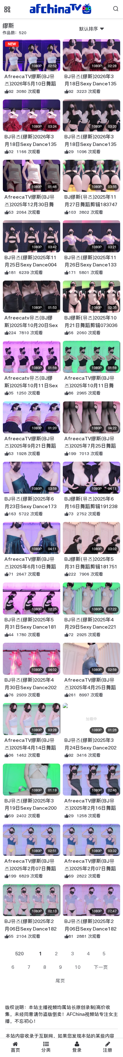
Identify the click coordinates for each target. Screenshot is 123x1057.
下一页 (101, 967)
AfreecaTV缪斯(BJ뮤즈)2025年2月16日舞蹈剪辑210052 (90, 808)
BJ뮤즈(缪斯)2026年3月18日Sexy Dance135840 (90, 144)
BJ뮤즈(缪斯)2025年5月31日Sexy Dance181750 (30, 627)
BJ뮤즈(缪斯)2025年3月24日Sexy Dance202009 (90, 748)
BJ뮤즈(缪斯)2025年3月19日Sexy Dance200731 (30, 808)
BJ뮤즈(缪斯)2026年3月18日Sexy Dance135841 (90, 84)
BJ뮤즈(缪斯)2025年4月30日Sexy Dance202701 (30, 687)
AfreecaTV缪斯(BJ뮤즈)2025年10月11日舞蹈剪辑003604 (89, 385)
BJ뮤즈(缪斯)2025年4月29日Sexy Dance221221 (90, 627)
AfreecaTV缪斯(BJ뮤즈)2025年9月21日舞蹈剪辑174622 (30, 446)
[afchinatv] (61, 9)
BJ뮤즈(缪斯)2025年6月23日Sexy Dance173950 (30, 506)
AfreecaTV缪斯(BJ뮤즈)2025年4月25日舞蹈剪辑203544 (90, 687)
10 (77, 967)
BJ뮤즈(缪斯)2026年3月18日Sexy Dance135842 (30, 144)
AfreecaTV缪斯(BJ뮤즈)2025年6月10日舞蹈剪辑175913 (30, 566)
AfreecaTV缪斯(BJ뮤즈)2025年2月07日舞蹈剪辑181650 (90, 868)
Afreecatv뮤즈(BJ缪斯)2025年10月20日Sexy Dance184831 (31, 325)
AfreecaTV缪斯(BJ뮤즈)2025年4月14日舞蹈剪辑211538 (30, 748)
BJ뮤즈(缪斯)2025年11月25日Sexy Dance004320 (30, 265)
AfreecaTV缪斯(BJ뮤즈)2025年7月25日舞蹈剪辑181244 (90, 446)
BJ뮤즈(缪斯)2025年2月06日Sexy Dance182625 (30, 929)
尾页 (60, 980)
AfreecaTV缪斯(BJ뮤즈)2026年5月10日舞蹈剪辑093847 (30, 84)
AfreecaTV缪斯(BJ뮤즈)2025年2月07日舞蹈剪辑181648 (30, 868)
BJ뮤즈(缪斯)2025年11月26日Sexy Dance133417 (90, 265)
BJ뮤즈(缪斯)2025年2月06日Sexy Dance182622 (90, 929)
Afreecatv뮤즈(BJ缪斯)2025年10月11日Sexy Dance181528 (31, 385)
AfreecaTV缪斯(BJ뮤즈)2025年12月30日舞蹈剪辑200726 (29, 204)
